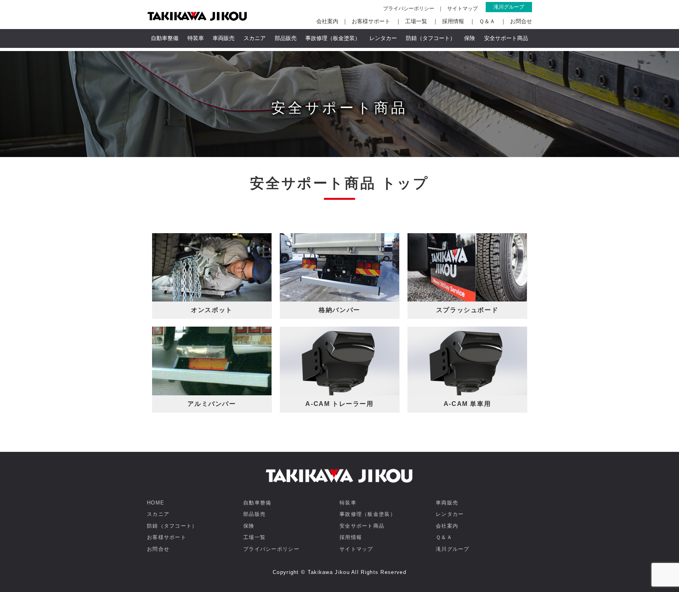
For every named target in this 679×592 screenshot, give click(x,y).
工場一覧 (416, 21)
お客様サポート (371, 21)
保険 (469, 38)
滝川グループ (509, 7)
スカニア (255, 38)
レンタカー (383, 38)
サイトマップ (462, 8)
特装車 (195, 38)
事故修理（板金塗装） (332, 38)
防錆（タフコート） (430, 38)
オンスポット (212, 310)
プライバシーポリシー (408, 8)
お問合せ (521, 21)
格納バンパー (339, 310)
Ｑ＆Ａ (487, 21)
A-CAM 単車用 (467, 403)
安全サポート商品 (506, 38)
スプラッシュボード (467, 310)
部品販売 (286, 38)
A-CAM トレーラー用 (339, 403)
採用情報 (453, 21)
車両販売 (224, 38)
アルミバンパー (211, 403)
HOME (155, 503)
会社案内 (327, 21)
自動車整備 (164, 38)
